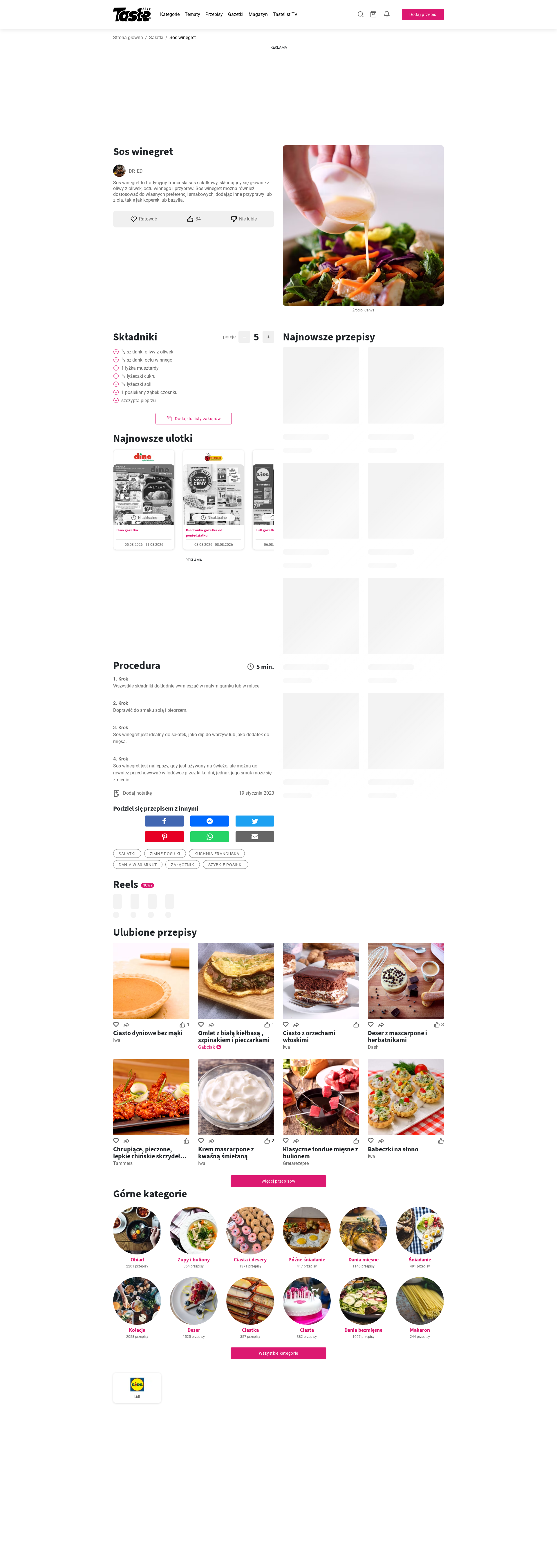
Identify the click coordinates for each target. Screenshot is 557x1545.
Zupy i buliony (194, 1259)
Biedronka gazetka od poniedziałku (204, 533)
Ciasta (307, 1330)
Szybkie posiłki (225, 864)
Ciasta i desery (250, 1259)
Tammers (123, 1163)
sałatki (127, 853)
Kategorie (170, 14)
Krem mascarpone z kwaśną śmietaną (226, 1152)
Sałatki (156, 37)
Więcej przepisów (278, 1181)
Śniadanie (420, 1259)
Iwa (116, 1040)
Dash (373, 1047)
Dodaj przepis (422, 14)
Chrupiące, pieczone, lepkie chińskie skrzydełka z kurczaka (150, 1152)
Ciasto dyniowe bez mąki (147, 1032)
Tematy (192, 14)
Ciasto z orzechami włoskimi (309, 1036)
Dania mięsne (363, 1259)
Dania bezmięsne (363, 1330)
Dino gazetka (127, 530)
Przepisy (214, 14)
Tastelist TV (285, 14)
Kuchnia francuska (216, 853)
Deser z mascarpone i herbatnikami (397, 1036)
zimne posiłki (165, 853)
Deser (193, 1330)
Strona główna (128, 37)
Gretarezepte (296, 1163)
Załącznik (182, 864)
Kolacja (137, 1330)
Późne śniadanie (306, 1259)
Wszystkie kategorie (278, 1353)
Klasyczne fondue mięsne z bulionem (320, 1152)
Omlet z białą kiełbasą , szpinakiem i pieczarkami (234, 1036)
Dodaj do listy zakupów (197, 418)
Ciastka (250, 1330)
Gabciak (206, 1047)
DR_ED (136, 171)
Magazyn (258, 14)
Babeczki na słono (393, 1148)
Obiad (137, 1259)
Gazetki (235, 14)
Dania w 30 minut (138, 864)
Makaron (420, 1330)
